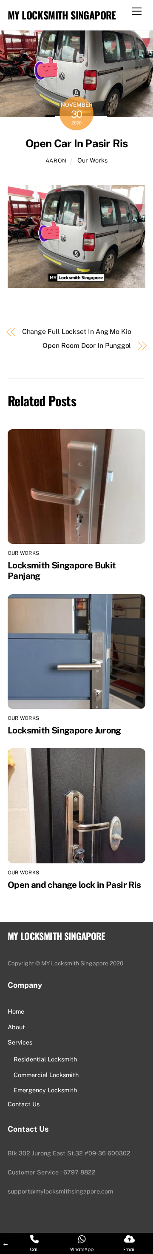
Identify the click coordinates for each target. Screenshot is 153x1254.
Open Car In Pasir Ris (77, 143)
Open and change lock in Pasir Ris (74, 884)
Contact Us (24, 1104)
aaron (56, 160)
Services (20, 1042)
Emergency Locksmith (45, 1090)
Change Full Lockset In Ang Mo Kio (76, 332)
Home (16, 1011)
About (16, 1027)
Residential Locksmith (45, 1059)
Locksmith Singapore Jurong (64, 730)
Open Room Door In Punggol (86, 346)
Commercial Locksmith (46, 1074)
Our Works (92, 160)
